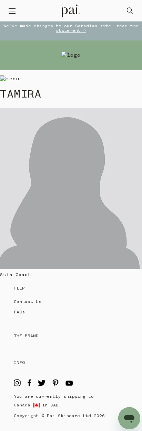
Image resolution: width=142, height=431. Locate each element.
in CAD (50, 405)
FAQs (19, 312)
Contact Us (27, 302)
